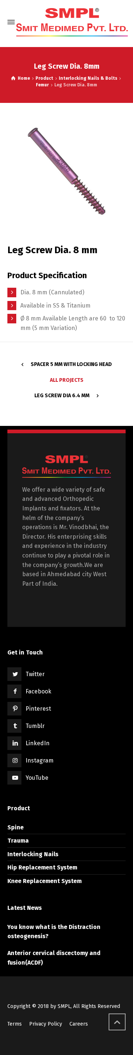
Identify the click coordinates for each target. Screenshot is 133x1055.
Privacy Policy (45, 1024)
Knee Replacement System (44, 881)
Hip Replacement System (42, 867)
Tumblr (35, 725)
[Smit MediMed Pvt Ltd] (72, 22)
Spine (15, 827)
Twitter (35, 674)
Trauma (18, 840)
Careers (78, 1024)
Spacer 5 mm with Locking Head (71, 364)
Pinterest (38, 708)
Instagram (39, 760)
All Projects (66, 380)
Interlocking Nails (32, 854)
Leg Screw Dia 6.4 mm (61, 395)
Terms (14, 1024)
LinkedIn (37, 743)
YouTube (36, 777)
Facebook (38, 691)
